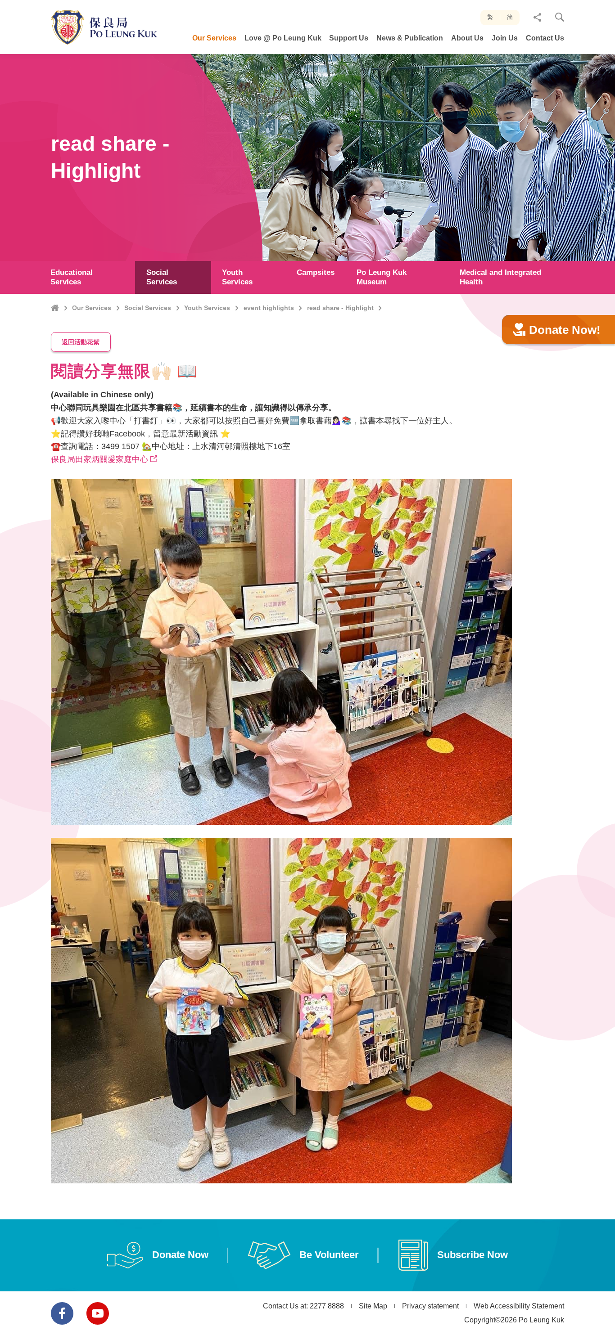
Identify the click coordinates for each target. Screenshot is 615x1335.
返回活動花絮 (80, 342)
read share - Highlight (340, 307)
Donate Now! (565, 330)
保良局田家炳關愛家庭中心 (99, 459)
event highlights (269, 307)
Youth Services (207, 307)
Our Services (91, 307)
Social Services (147, 307)
